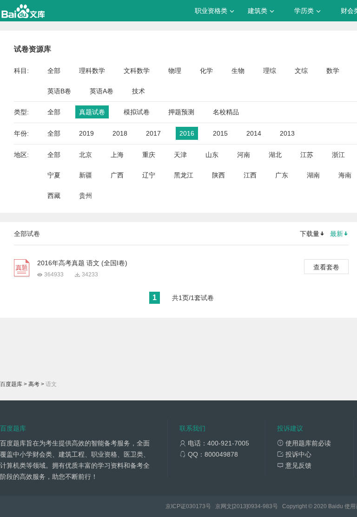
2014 (253, 133)
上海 (117, 154)
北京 (85, 154)
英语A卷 (101, 91)
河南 (243, 154)
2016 (186, 133)
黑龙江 (183, 175)
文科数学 (137, 70)
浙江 (338, 154)
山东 (211, 154)
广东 (281, 175)
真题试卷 (92, 112)
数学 (332, 70)
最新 (336, 233)
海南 (344, 175)
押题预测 (181, 112)
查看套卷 (326, 267)
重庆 (148, 154)
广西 (117, 175)
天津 (180, 154)
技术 (138, 91)
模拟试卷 (137, 112)
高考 (34, 384)
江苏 (306, 154)
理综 (269, 70)
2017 (153, 133)
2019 (86, 133)
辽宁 (148, 175)
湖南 (313, 175)
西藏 (53, 195)
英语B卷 (59, 91)
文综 (301, 70)
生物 (238, 70)
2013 (287, 133)
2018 (119, 133)
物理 (174, 70)
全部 (53, 70)
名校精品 (226, 112)
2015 (220, 133)
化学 (206, 70)
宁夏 (53, 175)
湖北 (275, 154)
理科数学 (92, 70)
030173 (195, 506)
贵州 (85, 195)
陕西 (218, 175)
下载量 (309, 233)
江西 (250, 175)
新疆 (85, 175)
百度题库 (11, 384)
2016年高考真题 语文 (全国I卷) (82, 263)
